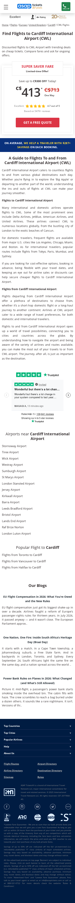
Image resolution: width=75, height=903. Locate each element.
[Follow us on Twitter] (53, 807)
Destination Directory (50, 770)
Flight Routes (11, 763)
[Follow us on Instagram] (22, 807)
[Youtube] (38, 807)
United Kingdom (37, 25)
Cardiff (51, 25)
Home (5, 25)
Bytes (41, 777)
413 (31, 92)
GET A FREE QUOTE (37, 122)
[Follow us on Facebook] (7, 807)
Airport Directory (47, 763)
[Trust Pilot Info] (59, 17)
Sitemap (8, 777)
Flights (13, 25)
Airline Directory (13, 770)
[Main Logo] (29, 6)
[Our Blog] (68, 807)
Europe (23, 25)
